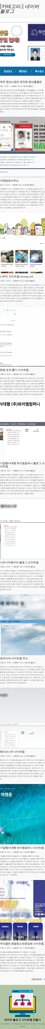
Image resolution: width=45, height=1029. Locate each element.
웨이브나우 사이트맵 (12, 751)
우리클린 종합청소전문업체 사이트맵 (22, 943)
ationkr (14, 86)
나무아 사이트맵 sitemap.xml (16, 276)
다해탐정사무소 (9, 180)
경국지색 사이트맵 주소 (14, 658)
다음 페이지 (38, 979)
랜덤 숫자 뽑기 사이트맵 (14, 369)
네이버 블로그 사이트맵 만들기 (22, 1019)
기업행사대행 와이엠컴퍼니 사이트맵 (22, 847)
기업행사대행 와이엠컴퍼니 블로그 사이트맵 (22, 465)
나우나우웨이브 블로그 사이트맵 (19, 562)
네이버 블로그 (28, 86)
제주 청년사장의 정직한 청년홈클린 (21, 81)
